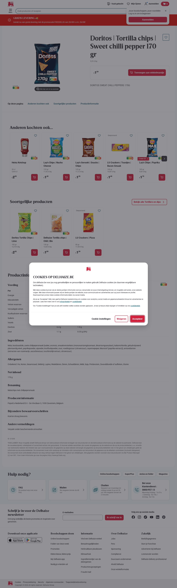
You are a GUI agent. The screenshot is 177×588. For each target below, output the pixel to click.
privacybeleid (65, 302)
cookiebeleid (77, 302)
